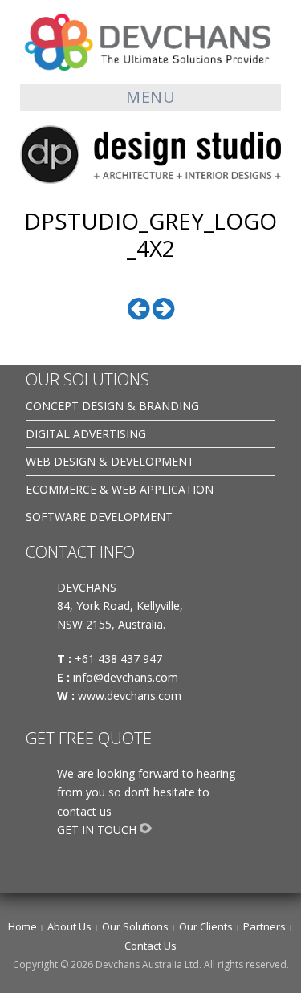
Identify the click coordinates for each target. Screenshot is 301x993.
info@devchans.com (127, 677)
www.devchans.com (131, 695)
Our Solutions (135, 926)
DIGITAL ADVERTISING (86, 434)
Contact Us (150, 945)
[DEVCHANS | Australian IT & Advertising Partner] (150, 41)
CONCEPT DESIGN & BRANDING (112, 405)
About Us (69, 926)
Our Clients (206, 926)
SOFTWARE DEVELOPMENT (99, 516)
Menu (150, 97)
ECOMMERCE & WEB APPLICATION (120, 489)
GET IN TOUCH (96, 829)
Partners (264, 926)
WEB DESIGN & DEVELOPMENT (110, 461)
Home (22, 926)
